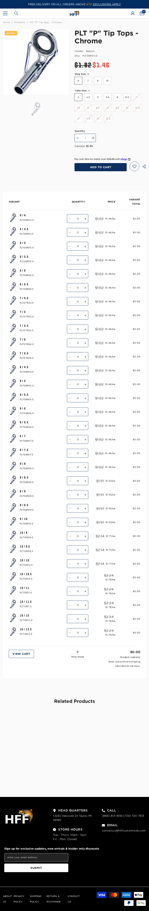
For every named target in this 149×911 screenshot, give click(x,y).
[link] (26, 776)
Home (6, 22)
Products (19, 22)
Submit (36, 867)
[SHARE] (142, 166)
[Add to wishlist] (134, 166)
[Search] (16, 13)
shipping (135, 661)
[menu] (5, 13)
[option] (36, 62)
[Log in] (132, 13)
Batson (90, 51)
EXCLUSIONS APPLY (107, 4)
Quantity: (79, 130)
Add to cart (100, 167)
